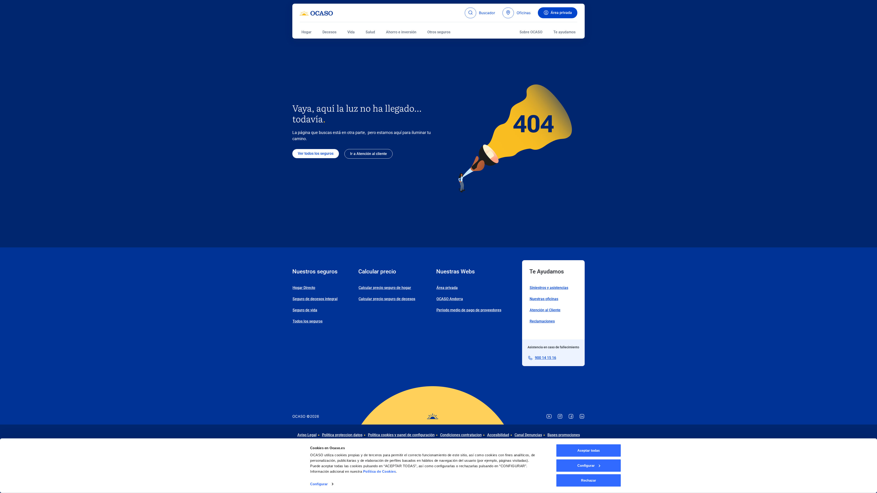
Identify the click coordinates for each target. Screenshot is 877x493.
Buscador (487, 12)
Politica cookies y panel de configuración (401, 435)
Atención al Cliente (545, 310)
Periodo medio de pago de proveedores (468, 310)
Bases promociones (563, 435)
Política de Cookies (379, 471)
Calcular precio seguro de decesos (387, 299)
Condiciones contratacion (461, 435)
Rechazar (588, 480)
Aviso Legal (307, 435)
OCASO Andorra (449, 299)
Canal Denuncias (528, 435)
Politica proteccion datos (342, 435)
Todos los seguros (307, 321)
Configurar (319, 484)
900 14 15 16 (545, 358)
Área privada (561, 12)
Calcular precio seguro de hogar (385, 288)
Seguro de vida (305, 310)
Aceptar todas (588, 450)
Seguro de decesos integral (315, 299)
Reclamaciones (542, 321)
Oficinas (524, 12)
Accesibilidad (498, 435)
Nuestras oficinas (544, 299)
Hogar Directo (304, 288)
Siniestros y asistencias (549, 288)
